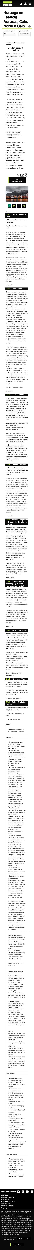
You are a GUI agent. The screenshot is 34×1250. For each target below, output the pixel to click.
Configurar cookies (9, 1240)
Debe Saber (9, 737)
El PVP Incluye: (10, 1073)
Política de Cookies (12, 1234)
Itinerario (8, 212)
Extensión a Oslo (23, 34)
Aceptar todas (17, 1245)
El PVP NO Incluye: (11, 1154)
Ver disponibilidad (17, 180)
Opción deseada (23, 31)
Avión (5, 34)
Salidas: (8, 724)
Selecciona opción (9, 31)
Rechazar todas (24, 1239)
